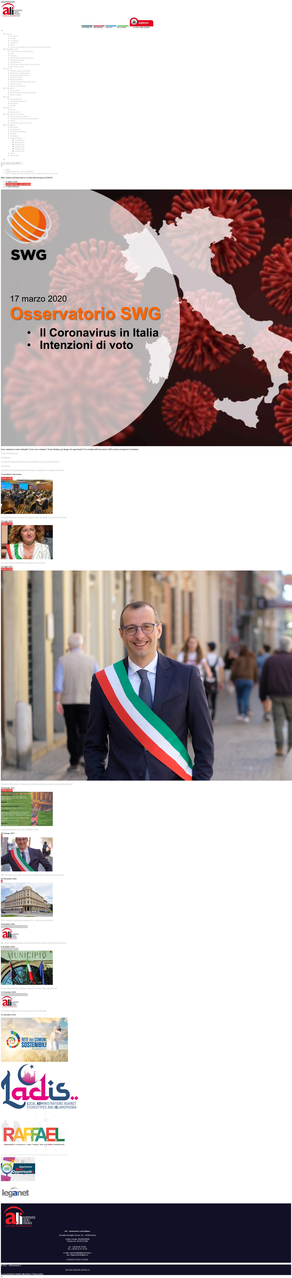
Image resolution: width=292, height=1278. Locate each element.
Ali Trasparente (10, 125)
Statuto (12, 45)
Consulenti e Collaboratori (18, 132)
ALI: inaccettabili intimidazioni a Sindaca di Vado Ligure (23, 562)
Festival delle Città (16, 99)
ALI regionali (14, 103)
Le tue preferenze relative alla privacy (16, 1274)
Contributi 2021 (19, 145)
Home (7, 169)
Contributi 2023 (19, 149)
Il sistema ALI (14, 40)
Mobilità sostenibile (16, 79)
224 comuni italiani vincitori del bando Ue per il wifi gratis (24, 1011)
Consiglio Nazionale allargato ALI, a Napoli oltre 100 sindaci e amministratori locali (34, 517)
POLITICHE (8, 69)
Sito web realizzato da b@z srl (77, 1269)
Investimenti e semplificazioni (19, 75)
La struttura (13, 43)
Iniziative (13, 105)
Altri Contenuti (14, 155)
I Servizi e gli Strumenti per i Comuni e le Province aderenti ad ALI (30, 47)
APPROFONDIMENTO (9, 949)
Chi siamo (8, 34)
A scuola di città (15, 90)
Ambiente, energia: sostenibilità (20, 71)
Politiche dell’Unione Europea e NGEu (21, 58)
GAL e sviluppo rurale (16, 66)
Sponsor (12, 121)
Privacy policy (37, 1274)
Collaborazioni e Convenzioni (14, 114)
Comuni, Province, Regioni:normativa (21, 51)
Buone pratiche (15, 112)
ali (2, 835)
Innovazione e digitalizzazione (19, 73)
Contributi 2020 (19, 142)
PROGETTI (8, 108)
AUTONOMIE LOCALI (11, 49)
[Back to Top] (2, 1276)
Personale (13, 56)
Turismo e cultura (15, 84)
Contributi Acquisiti (16, 138)
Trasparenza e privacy (17, 60)
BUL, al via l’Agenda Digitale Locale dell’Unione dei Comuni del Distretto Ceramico (33, 943)
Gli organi (13, 38)
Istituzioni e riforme (16, 77)
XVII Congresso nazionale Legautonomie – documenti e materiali (27, 920)
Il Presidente (14, 36)
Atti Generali (14, 127)
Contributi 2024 (19, 151)
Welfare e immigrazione (17, 86)
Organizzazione (15, 129)
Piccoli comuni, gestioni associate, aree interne (25, 64)
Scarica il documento (9, 453)
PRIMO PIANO (7, 478)
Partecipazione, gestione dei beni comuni (23, 82)
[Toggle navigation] (2, 30)
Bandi (12, 53)
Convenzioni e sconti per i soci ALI (21, 123)
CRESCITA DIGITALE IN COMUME (14, 926)
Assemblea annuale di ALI (18, 101)
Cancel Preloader (8, 2)
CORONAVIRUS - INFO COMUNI (19, 171)
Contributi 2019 (19, 140)
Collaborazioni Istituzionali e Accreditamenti (24, 118)
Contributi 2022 (19, 147)
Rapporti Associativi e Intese (19, 116)
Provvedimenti (14, 136)
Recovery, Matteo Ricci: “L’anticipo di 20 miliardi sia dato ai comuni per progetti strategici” (37, 784)
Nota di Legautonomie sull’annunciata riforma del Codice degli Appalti (29, 988)
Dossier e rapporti (15, 95)
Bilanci (12, 153)
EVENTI (7, 97)
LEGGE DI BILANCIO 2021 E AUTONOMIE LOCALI (19, 829)
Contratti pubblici (15, 62)
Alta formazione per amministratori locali (23, 92)
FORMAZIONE (9, 88)
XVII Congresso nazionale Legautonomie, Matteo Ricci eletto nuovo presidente (32, 875)
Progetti (12, 110)
